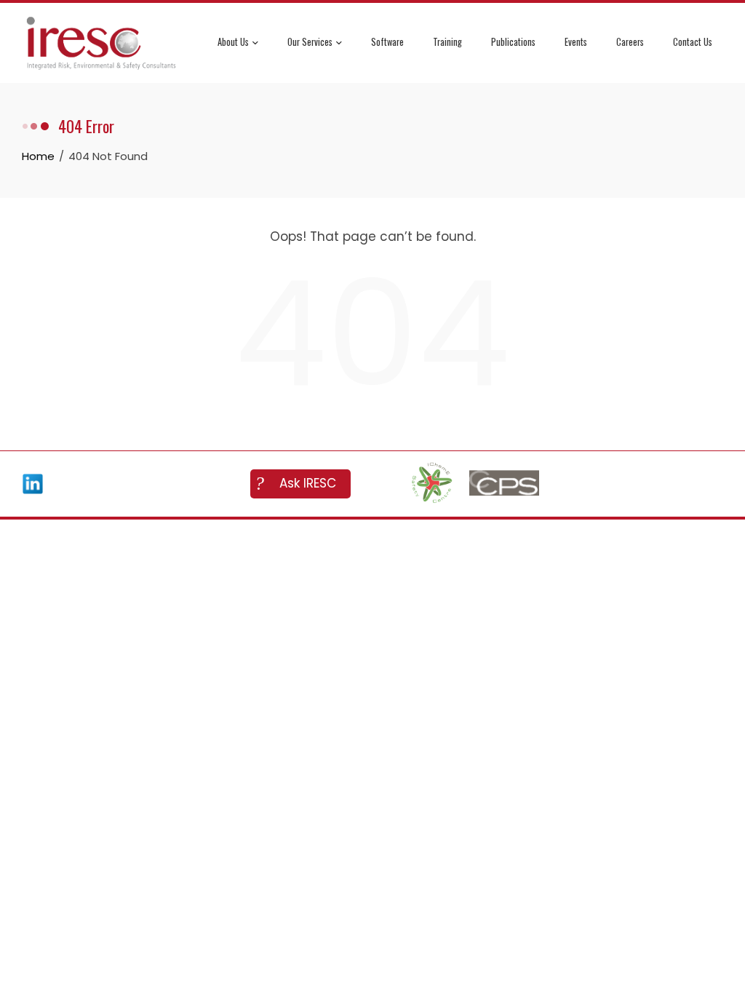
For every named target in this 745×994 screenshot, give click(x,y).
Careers (630, 42)
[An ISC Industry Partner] (431, 484)
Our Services (309, 42)
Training (447, 42)
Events (576, 42)
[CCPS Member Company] (504, 484)
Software (387, 42)
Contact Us (692, 42)
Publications (513, 42)
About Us (233, 42)
